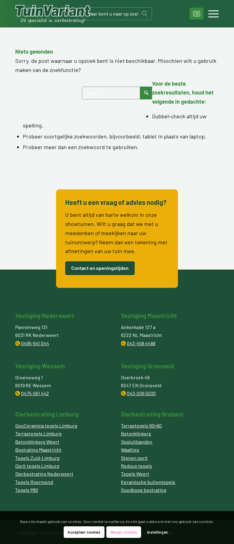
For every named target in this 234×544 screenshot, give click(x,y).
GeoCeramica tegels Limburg (46, 425)
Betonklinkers (136, 433)
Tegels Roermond (34, 482)
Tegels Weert (135, 474)
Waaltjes (130, 450)
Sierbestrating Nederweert (44, 474)
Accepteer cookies (84, 532)
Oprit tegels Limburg (37, 466)
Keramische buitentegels (148, 482)
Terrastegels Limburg (38, 433)
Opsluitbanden (136, 442)
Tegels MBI (26, 490)
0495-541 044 (35, 343)
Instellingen (157, 532)
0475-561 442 (35, 393)
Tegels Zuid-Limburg (37, 458)
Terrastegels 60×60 (141, 425)
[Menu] (210, 13)
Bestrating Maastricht (38, 450)
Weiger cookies (123, 532)
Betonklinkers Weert (37, 442)
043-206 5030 (141, 393)
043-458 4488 (141, 343)
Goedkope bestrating (143, 490)
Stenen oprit (134, 458)
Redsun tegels (136, 466)
